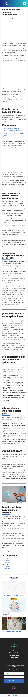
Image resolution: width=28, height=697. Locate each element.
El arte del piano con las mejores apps (13, 130)
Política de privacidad (14, 652)
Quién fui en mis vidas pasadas (11, 128)
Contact (14, 650)
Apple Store (7, 562)
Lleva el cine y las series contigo (11, 132)
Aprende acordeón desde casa (11, 137)
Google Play (7, 560)
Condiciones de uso (14, 655)
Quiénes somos (14, 657)
